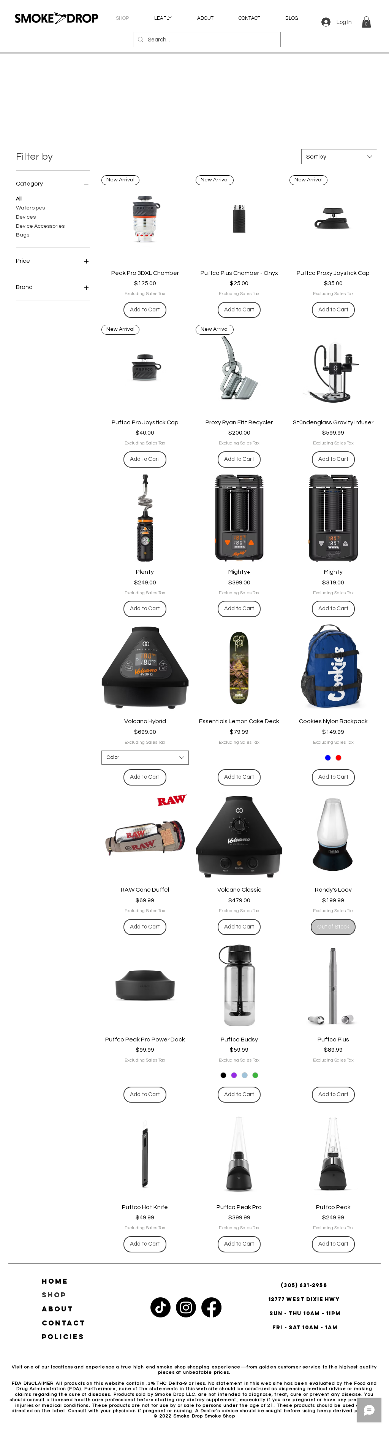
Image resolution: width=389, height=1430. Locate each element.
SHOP (54, 1294)
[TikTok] (160, 1307)
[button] (366, 22)
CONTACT (64, 1323)
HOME (55, 1281)
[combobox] (339, 156)
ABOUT (58, 1309)
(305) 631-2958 (305, 1285)
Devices (26, 217)
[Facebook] (211, 1307)
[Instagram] (186, 1307)
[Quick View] (333, 368)
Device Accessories (40, 226)
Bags (22, 235)
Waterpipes (30, 208)
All (19, 199)
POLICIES (63, 1336)
